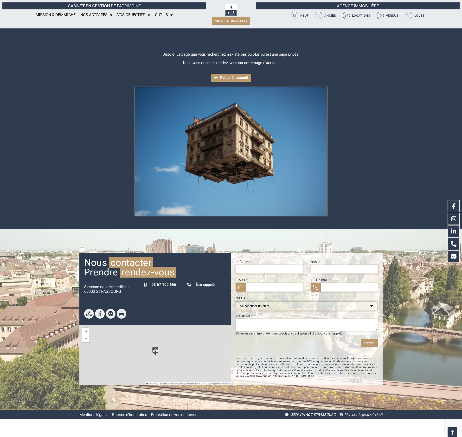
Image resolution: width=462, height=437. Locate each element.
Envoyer (369, 343)
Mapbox (226, 383)
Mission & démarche (56, 15)
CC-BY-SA (204, 383)
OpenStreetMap (177, 383)
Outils (161, 15)
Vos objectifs (131, 15)
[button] (155, 350)
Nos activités (94, 15)
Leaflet (152, 383)
